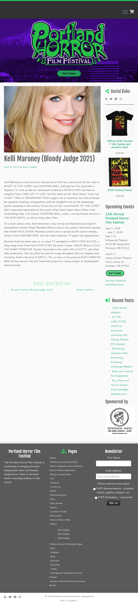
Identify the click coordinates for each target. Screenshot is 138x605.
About (53, 457)
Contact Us (55, 486)
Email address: (113, 470)
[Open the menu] (125, 12)
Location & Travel (58, 511)
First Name (113, 457)
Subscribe (55, 564)
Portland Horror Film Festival (66, 596)
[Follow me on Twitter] (112, 99)
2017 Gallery (63, 534)
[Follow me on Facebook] (117, 99)
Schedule (54, 552)
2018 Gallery (63, 538)
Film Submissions (58, 495)
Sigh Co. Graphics (68, 600)
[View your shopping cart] (132, 11)
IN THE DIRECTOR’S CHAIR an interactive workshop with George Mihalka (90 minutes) (119, 330)
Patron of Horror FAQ (60, 519)
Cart (52, 478)
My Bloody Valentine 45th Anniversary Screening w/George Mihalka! (121, 357)
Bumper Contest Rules (60, 474)
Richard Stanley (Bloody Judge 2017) (31, 290)
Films (52, 499)
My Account (55, 515)
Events (53, 490)
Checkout (54, 482)
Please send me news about (114, 483)
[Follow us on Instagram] (121, 99)
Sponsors (54, 560)
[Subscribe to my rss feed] (107, 99)
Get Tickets (69, 73)
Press (52, 548)
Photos (53, 524)
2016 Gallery (63, 529)
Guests (53, 507)
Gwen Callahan (29, 166)
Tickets (53, 568)
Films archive (56, 503)
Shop (52, 556)
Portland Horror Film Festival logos (66, 544)
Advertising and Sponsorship (64, 462)
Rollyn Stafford (86, 290)
